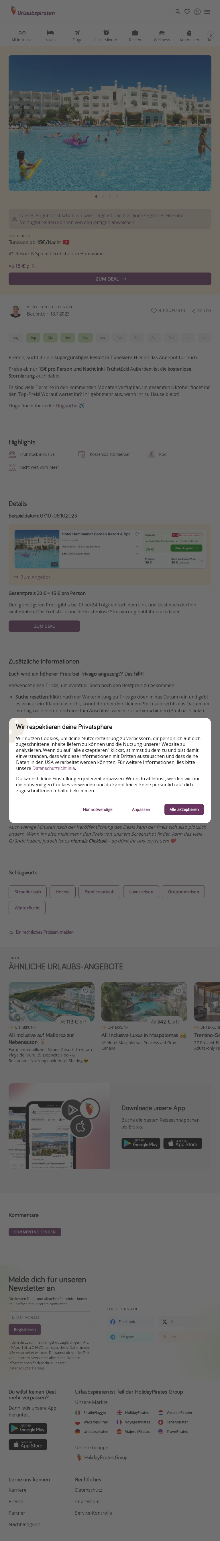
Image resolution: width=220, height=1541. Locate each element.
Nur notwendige (98, 809)
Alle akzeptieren (184, 809)
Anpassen (141, 809)
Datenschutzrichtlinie (53, 768)
